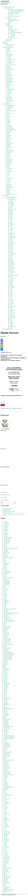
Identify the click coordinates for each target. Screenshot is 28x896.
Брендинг (6, 564)
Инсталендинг (13, 18)
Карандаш (9, 130)
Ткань (8, 179)
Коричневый (10, 68)
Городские (9, 56)
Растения (9, 163)
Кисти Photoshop (11, 198)
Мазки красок (10, 143)
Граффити (9, 121)
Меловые (12, 264)
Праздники (9, 25)
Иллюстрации (10, 128)
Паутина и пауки (14, 275)
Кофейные (6, 673)
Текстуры (6, 834)
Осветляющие (10, 78)
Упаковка (6, 854)
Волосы (9, 116)
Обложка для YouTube (9, 737)
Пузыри (12, 282)
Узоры (11, 314)
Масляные (9, 147)
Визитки (6, 579)
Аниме (8, 109)
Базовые (12, 203)
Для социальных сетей (9, 6)
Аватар (5, 536)
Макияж (9, 144)
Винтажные (10, 55)
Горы (11, 221)
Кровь (11, 250)
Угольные (12, 313)
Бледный (9, 51)
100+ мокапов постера (9, 511)
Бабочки (12, 202)
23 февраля (12, 31)
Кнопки (6, 664)
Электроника (7, 886)
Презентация (7, 773)
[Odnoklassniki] (14, 345)
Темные (9, 94)
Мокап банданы (8, 512)
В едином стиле (8, 571)
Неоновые (9, 74)
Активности (7, 542)
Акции (8, 24)
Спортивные (7, 819)
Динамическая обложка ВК (17, 10)
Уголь (8, 183)
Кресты (11, 249)
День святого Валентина (16, 32)
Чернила (9, 186)
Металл (11, 265)
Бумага (11, 213)
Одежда (6, 742)
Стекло (11, 302)
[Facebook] (14, 342)
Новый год (12, 37)
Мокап (5, 41)
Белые (8, 50)
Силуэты (12, 294)
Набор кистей (10, 151)
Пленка (8, 83)
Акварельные (10, 106)
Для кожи (9, 63)
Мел (8, 148)
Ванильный (10, 54)
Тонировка (9, 97)
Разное (5, 781)
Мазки (11, 260)
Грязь (11, 225)
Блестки (12, 205)
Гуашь (8, 122)
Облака (8, 153)
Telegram (9, 40)
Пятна (11, 284)
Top (26, 894)
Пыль (11, 283)
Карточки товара (14, 13)
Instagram (9, 17)
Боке (8, 52)
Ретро (8, 86)
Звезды (11, 234)
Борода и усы (13, 209)
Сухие (8, 175)
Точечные (9, 180)
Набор (11, 14)
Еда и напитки (7, 626)
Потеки (11, 279)
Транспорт (6, 846)
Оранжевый (7, 745)
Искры (11, 238)
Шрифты (6, 43)
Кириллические (11, 44)
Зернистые (9, 126)
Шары (11, 323)
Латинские (9, 45)
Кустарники (13, 253)
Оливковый (7, 743)
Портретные (10, 85)
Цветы (11, 318)
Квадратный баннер (9, 653)
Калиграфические (11, 129)
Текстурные (10, 178)
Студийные (9, 93)
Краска (11, 248)
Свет (11, 290)
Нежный (9, 72)
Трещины (12, 310)
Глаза (8, 117)
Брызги (11, 211)
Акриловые (9, 108)
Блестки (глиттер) (11, 110)
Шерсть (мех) (10, 187)
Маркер (8, 145)
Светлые (9, 91)
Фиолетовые (7, 857)
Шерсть (11, 325)
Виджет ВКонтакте (14, 12)
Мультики (9, 149)
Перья (8, 157)
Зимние (8, 66)
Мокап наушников (8, 508)
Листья (8, 141)
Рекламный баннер (8, 786)
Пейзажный (10, 81)
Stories (11, 21)
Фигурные (12, 315)
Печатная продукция (9, 760)
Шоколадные (10, 101)
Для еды (9, 60)
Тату (8, 176)
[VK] (14, 340)
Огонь (8, 155)
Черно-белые (10, 99)
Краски (8, 137)
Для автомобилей (11, 59)
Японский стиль (11, 194)
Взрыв (11, 215)
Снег (8, 172)
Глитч (8, 118)
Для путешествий (11, 64)
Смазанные (9, 171)
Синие (5, 808)
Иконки (6, 637)
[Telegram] (14, 347)
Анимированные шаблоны (16, 9)
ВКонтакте (9, 8)
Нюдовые (6, 731)
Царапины (9, 184)
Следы (11, 296)
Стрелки (12, 303)
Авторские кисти (11, 105)
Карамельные (7, 648)
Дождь (11, 229)
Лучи (11, 256)
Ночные (9, 76)
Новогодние (10, 75)
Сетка (11, 292)
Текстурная (12, 306)
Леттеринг (9, 139)
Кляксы (8, 132)
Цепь (11, 319)
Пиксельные (10, 159)
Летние (8, 71)
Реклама (6, 785)
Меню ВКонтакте (8, 708)
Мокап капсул (7, 510)
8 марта (11, 36)
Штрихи (9, 190)
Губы (8, 124)
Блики (11, 206)
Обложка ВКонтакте (15, 16)
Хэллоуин (12, 33)
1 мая (11, 28)
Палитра (9, 156)
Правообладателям (8, 329)
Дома (11, 230)
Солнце (11, 299)
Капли (11, 241)
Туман (11, 311)
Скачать (3, 402)
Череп (11, 321)
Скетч (8, 170)
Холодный (9, 98)
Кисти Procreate (7, 103)
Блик (8, 112)
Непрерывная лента (15, 20)
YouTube (9, 23)
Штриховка (12, 326)
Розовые (9, 87)
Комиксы (9, 134)
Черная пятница (14, 29)
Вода (8, 114)
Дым (11, 232)
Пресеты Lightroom (8, 47)
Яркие (8, 102)
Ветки (11, 214)
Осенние (9, 79)
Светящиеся (10, 168)
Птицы (11, 280)
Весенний (6, 573)
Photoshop (6, 195)
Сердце (11, 291)
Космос (8, 136)
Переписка (6, 754)
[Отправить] (14, 349)
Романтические (10, 89)
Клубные (9, 67)
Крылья (11, 252)
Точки (11, 307)
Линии (8, 140)
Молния (12, 267)
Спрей (8, 174)
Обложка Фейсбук (8, 738)
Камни (11, 240)
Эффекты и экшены (12, 197)
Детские (9, 58)
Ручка (8, 167)
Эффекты (9, 192)
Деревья (12, 228)
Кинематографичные (9, 654)
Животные (9, 125)
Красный (9, 70)
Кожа (8, 133)
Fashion (8, 48)
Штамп (8, 188)
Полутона (9, 160)
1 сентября (12, 35)
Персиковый (10, 82)
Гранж (8, 120)
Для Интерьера (10, 62)
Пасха (11, 27)
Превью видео (7, 772)
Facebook (9, 39)
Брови (11, 210)
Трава (8, 182)
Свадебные (9, 90)
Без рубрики (7, 552)
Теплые (8, 95)
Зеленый (6, 631)
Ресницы (9, 164)
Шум (8, 191)
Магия (11, 259)
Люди (11, 257)
